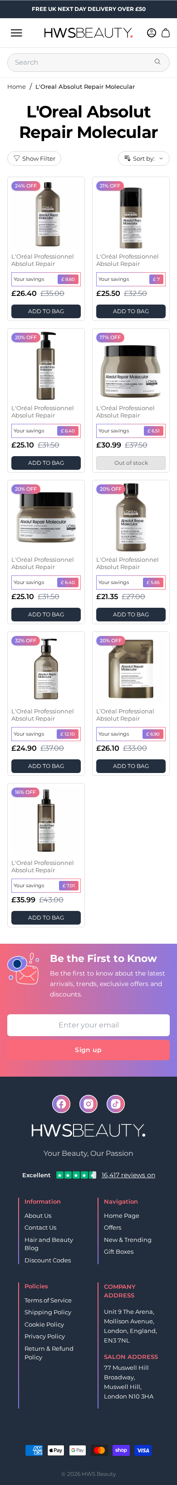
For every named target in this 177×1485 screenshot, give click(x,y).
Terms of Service (48, 1300)
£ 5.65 (153, 582)
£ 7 (156, 279)
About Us (38, 1215)
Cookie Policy (44, 1324)
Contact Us (40, 1227)
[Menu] (16, 33)
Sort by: (144, 158)
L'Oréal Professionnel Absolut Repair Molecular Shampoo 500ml (42, 715)
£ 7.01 (69, 886)
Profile (103, 1435)
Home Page (121, 1215)
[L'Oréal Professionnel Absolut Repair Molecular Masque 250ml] (46, 517)
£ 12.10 (67, 734)
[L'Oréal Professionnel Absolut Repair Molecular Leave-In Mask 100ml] (131, 214)
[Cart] (166, 32)
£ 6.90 (153, 734)
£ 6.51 (154, 431)
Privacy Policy (45, 1336)
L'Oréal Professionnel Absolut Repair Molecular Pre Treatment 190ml (42, 867)
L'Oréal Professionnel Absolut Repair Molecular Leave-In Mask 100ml (127, 261)
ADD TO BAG (46, 311)
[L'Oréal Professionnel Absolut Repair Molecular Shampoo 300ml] (131, 517)
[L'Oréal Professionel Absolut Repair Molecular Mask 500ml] (131, 366)
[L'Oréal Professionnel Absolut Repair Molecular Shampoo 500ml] (46, 669)
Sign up (88, 1050)
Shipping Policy (48, 1312)
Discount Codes (48, 1260)
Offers (112, 1227)
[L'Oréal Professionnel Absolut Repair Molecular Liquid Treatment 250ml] (46, 366)
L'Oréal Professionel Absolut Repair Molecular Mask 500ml (129, 412)
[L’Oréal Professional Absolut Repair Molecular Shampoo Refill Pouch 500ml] (131, 669)
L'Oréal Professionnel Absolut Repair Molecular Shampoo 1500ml (42, 261)
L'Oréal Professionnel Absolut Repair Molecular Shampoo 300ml (127, 564)
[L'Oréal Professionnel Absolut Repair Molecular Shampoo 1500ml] (46, 214)
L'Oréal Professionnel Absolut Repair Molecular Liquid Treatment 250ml (42, 412)
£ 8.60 (68, 279)
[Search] (158, 62)
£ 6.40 (68, 431)
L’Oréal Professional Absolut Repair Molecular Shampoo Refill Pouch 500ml (126, 715)
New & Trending (128, 1239)
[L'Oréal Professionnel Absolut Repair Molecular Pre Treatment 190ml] (46, 820)
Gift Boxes (118, 1251)
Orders (74, 1435)
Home (16, 86)
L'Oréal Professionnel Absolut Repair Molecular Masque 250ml (42, 564)
